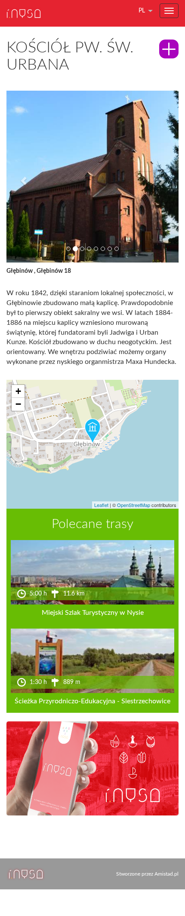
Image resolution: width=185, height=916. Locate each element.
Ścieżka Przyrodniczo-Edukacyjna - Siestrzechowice (92, 701)
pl (142, 11)
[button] (19, 177)
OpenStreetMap (133, 504)
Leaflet (101, 504)
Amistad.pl (166, 873)
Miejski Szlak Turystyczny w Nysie (93, 612)
